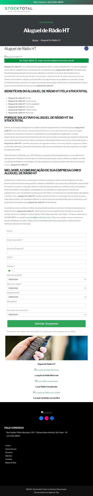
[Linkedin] (52, 418)
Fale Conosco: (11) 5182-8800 (48, 2)
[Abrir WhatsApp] (87, 490)
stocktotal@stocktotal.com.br (38, 217)
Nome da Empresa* (15, 249)
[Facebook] (41, 418)
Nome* (10, 231)
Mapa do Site (10, 462)
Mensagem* (12, 301)
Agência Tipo (53, 492)
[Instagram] (47, 418)
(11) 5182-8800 (13, 436)
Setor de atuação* (14, 275)
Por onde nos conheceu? (17, 310)
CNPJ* (10, 257)
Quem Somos (10, 449)
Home (35, 40)
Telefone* (11, 266)
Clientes (8, 456)
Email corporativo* (15, 240)
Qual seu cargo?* (14, 284)
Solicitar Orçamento (46, 323)
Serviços (8, 452)
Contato (8, 459)
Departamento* (13, 293)
